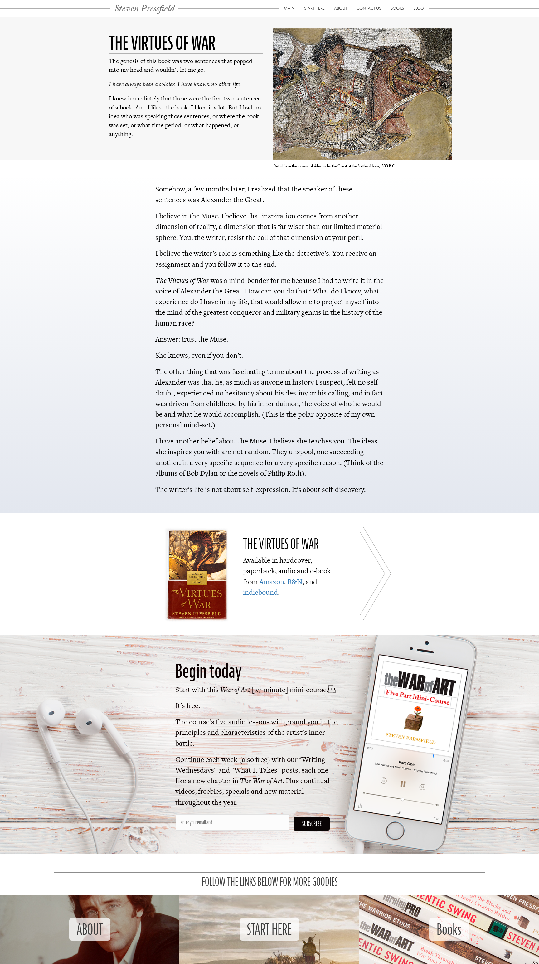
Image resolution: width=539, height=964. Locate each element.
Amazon (271, 582)
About (340, 8)
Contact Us (369, 8)
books (397, 8)
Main (289, 8)
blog (418, 8)
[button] (312, 824)
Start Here (314, 8)
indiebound (260, 592)
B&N (295, 582)
